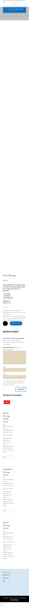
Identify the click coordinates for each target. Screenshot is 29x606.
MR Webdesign (14, 600)
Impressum (6, 578)
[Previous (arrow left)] (0, 605)
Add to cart (16, 323)
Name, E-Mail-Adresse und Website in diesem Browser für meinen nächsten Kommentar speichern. (14, 383)
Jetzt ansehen (12, 11)
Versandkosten (7, 314)
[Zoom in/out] (5, 603)
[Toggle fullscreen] (4, 603)
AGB (4, 581)
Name (5, 367)
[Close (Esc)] (0, 603)
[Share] (2, 603)
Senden (20, 389)
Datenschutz (6, 575)
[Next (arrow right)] (2, 605)
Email (5, 374)
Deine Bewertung (8, 347)
